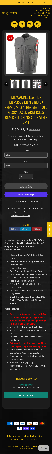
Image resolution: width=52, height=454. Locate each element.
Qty (26, 172)
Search (42, 436)
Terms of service (34, 439)
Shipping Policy (17, 439)
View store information (20, 215)
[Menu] (14, 24)
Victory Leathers (9, 13)
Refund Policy (29, 436)
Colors (26, 150)
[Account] (22, 24)
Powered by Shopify (26, 448)
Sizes (26, 161)
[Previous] (6, 84)
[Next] (46, 84)
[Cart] (30, 24)
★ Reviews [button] (49, 230)
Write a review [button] (26, 395)
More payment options (26, 201)
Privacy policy (13, 436)
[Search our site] (37, 24)
